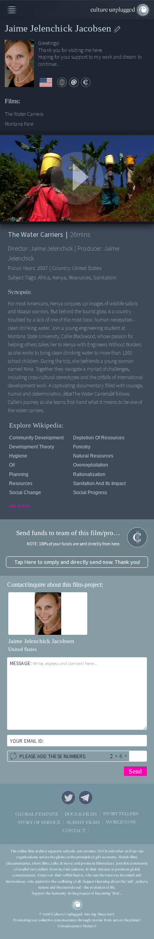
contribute (85, 82)
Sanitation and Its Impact (99, 483)
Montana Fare (19, 124)
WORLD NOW (121, 822)
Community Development (36, 438)
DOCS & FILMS (81, 814)
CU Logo (77, 905)
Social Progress (90, 492)
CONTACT (74, 830)
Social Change (25, 492)
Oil (12, 465)
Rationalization (89, 474)
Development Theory (31, 447)
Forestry (81, 447)
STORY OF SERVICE (39, 822)
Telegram (86, 797)
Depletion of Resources (98, 438)
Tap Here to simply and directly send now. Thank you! (77, 562)
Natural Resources (93, 456)
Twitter (68, 797)
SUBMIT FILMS (83, 822)
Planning (18, 474)
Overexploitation (90, 465)
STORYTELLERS (121, 813)
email (74, 82)
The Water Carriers (24, 114)
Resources (20, 483)
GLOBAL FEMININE (36, 814)
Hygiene (18, 456)
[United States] (45, 82)
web (62, 82)
